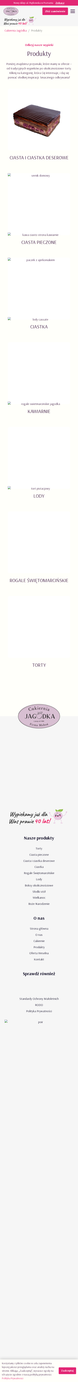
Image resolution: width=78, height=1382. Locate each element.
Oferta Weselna (39, 953)
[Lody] (39, 467)
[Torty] (39, 636)
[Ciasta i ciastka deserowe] (39, 129)
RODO (39, 1005)
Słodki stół (39, 891)
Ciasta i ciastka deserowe (39, 861)
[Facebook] (39, 987)
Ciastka (39, 867)
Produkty (39, 947)
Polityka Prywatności (39, 1011)
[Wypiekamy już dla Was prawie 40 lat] (20, 21)
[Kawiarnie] (39, 382)
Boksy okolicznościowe (39, 885)
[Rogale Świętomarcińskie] (39, 551)
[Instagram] (50, 987)
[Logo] (11, 11)
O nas (39, 935)
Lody (39, 879)
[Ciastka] (39, 298)
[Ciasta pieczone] (39, 213)
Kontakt (39, 959)
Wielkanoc (39, 897)
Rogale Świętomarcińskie (39, 873)
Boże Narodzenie (39, 904)
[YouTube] (28, 987)
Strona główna (39, 928)
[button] (72, 11)
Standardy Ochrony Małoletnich (39, 999)
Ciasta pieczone (39, 854)
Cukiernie (39, 941)
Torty (39, 848)
